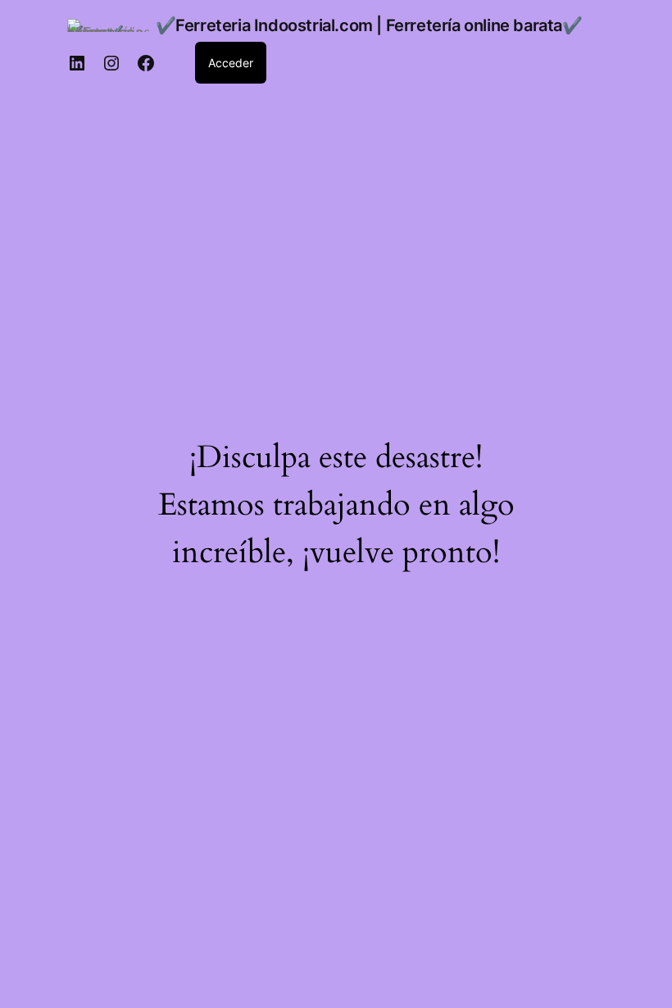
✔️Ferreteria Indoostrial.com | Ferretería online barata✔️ (369, 25)
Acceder (230, 63)
